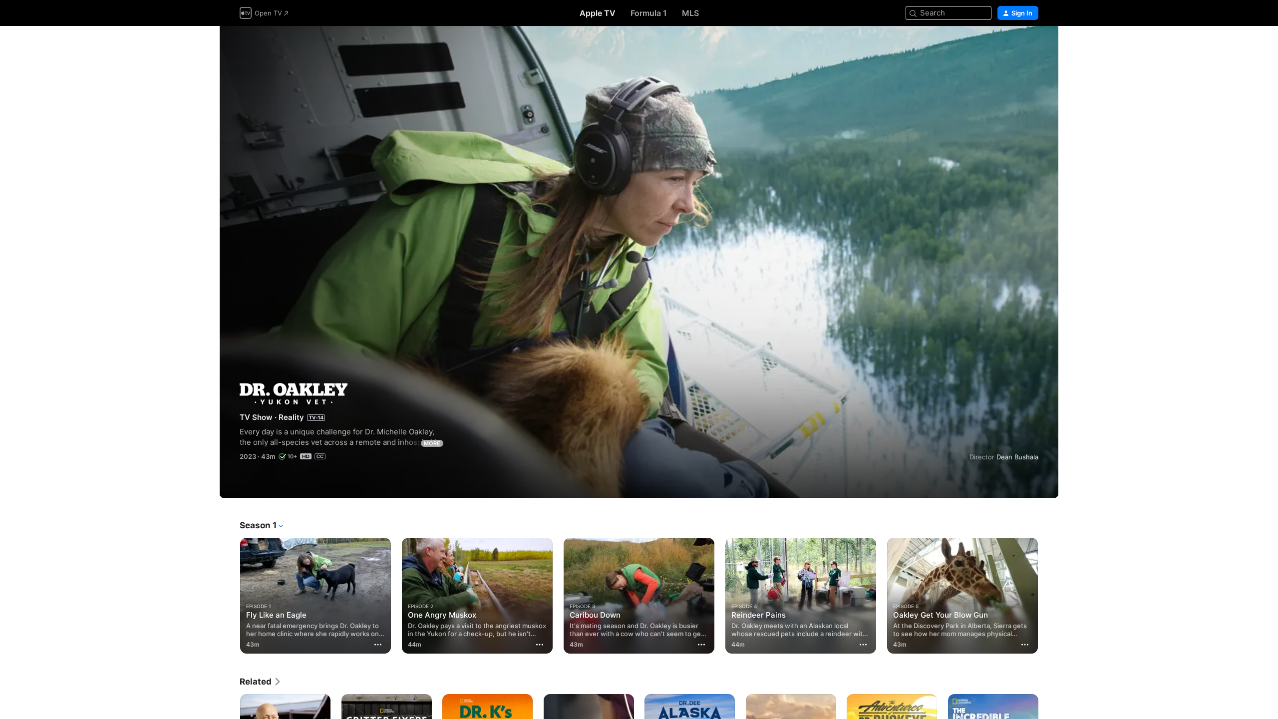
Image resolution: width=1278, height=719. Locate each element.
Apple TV (598, 13)
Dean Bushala (1017, 457)
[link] (261, 681)
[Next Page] (1048, 596)
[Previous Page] (230, 596)
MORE (432, 443)
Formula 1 (649, 13)
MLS (690, 13)
